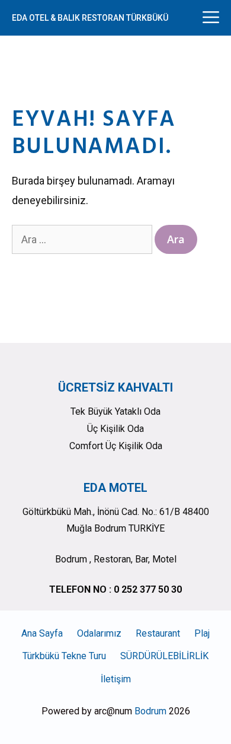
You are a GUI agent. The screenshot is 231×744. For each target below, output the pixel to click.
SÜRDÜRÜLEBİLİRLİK (164, 656)
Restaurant (158, 633)
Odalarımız (99, 633)
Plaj (202, 633)
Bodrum (150, 711)
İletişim (116, 679)
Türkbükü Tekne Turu (64, 656)
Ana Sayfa (42, 633)
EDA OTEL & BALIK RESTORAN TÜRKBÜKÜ (90, 18)
